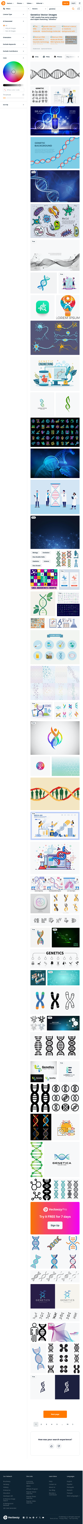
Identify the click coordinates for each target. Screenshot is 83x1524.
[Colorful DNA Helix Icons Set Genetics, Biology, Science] (55, 1252)
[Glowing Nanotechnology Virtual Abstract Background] (66, 766)
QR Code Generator (9, 1508)
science (46, 561)
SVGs (36, 57)
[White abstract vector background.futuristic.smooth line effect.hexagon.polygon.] (55, 255)
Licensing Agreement (30, 1482)
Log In (73, 3)
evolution (46, 553)
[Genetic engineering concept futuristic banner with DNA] (55, 463)
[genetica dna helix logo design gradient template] (62, 1159)
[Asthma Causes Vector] (55, 647)
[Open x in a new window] (40, 1517)
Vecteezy (6, 1484)
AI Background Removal (8, 1504)
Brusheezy (6, 1481)
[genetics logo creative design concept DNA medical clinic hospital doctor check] (43, 1071)
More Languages (72, 1496)
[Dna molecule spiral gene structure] (38, 1358)
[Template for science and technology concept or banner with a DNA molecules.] (63, 977)
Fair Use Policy (73, 1518)
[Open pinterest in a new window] (33, 1517)
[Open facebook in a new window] (23, 1517)
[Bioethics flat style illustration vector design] (69, 282)
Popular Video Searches (31, 1502)
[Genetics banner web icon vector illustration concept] (55, 959)
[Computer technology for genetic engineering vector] (55, 858)
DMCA (28, 1486)
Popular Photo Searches (31, 1497)
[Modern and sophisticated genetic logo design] (55, 1387)
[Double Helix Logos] (67, 711)
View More (71, 40)
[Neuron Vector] (55, 338)
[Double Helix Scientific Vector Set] (67, 559)
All (6, 25)
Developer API (8, 1496)
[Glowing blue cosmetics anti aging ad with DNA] (55, 120)
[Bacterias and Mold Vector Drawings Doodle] (55, 221)
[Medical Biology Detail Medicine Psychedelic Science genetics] (55, 186)
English (69, 1481)
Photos (19, 3)
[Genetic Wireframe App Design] (40, 1189)
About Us (52, 1487)
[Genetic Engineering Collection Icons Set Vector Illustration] (39, 95)
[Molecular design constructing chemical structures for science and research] (66, 1127)
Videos (29, 3)
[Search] (73, 9)
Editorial (39, 3)
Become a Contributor (53, 1494)
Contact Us (52, 1484)
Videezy (5, 1487)
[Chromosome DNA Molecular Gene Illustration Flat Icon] (64, 1358)
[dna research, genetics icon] (42, 307)
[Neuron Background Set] (55, 683)
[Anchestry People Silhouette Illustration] (55, 794)
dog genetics (71, 57)
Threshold (7, 95)
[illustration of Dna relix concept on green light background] (66, 937)
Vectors (9, 3)
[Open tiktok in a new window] (36, 1517)
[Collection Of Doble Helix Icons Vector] (66, 903)
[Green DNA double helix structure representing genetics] (36, 1159)
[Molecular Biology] (37, 623)
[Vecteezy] (3, 3)
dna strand (36, 566)
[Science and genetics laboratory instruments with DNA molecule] (41, 711)
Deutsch (69, 1490)
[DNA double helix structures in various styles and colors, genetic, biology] (37, 1023)
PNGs (48, 57)
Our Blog (52, 1490)
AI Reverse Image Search (9, 1500)
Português (70, 1487)
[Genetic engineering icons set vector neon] (55, 432)
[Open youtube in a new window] (43, 1517)
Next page (55, 1414)
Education (6, 1493)
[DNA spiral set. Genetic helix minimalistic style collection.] (55, 1315)
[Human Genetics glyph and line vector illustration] (38, 1332)
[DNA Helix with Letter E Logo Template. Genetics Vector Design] (69, 1071)
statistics (36, 561)
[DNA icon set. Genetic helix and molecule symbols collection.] (55, 1276)
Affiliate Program (32, 1489)
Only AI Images (10, 28)
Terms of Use (54, 1518)
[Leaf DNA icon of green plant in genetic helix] (68, 404)
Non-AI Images (10, 31)
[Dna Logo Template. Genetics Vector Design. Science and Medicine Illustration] (42, 404)
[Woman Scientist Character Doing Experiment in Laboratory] (65, 95)
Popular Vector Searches (31, 1493)
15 (67, 1424)
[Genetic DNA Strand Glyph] (40, 1098)
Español (69, 1484)
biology (35, 553)
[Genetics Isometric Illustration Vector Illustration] (38, 977)
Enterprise (6, 1490)
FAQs (50, 1481)
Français (70, 1493)
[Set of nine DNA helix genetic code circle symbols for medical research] (65, 1098)
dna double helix (39, 557)
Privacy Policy (63, 1518)
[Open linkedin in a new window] (30, 1517)
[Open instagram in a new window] (27, 1517)
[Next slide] (76, 56)
